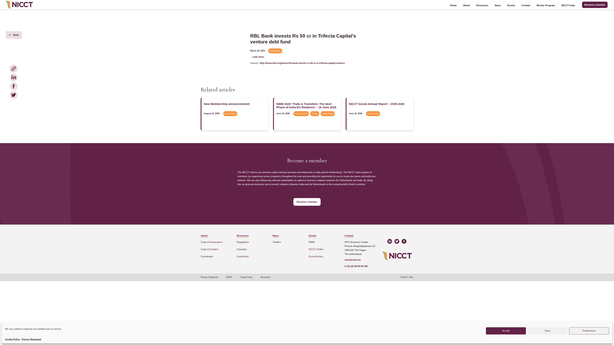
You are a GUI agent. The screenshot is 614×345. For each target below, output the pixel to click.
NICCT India (568, 5)
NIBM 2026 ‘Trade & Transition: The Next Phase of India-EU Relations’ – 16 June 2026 (306, 105)
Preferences (589, 330)
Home (453, 5)
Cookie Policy (12, 339)
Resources (482, 5)
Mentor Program (546, 5)
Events (511, 5)
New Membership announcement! (227, 104)
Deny (547, 330)
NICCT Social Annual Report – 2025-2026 (376, 104)
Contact (525, 5)
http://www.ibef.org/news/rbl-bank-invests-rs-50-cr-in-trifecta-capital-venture (302, 63)
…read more (257, 56)
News (498, 5)
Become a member (594, 4)
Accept (506, 330)
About (466, 5)
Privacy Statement (31, 339)
